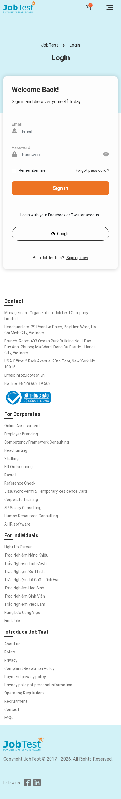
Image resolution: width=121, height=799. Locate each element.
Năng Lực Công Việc (22, 612)
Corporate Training (21, 499)
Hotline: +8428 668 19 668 (27, 383)
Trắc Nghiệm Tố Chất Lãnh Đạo (32, 579)
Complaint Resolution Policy (29, 668)
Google (63, 233)
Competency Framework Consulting (36, 442)
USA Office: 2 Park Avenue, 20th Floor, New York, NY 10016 (49, 364)
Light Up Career (18, 547)
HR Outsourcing (18, 466)
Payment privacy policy (25, 676)
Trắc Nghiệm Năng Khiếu (26, 555)
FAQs (9, 717)
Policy (9, 652)
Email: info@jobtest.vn (24, 375)
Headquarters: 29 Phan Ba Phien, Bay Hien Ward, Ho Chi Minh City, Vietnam (50, 330)
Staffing (11, 458)
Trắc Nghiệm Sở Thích (24, 571)
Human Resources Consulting (31, 516)
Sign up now (77, 257)
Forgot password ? (92, 170)
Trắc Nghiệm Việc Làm (24, 604)
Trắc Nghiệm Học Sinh (24, 588)
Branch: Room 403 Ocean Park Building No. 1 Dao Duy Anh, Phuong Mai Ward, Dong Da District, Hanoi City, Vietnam (49, 347)
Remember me (32, 170)
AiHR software (17, 524)
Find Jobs (12, 620)
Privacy (10, 660)
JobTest (49, 45)
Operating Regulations (24, 693)
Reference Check (19, 483)
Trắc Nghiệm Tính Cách (25, 563)
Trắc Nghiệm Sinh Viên (24, 596)
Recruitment (15, 701)
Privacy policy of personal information (38, 685)
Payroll (10, 475)
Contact (11, 709)
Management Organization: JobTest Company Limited (46, 316)
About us (12, 644)
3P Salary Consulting (22, 507)
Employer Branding (21, 434)
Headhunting (15, 450)
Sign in (60, 188)
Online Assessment (22, 426)
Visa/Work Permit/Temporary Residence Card (45, 491)
